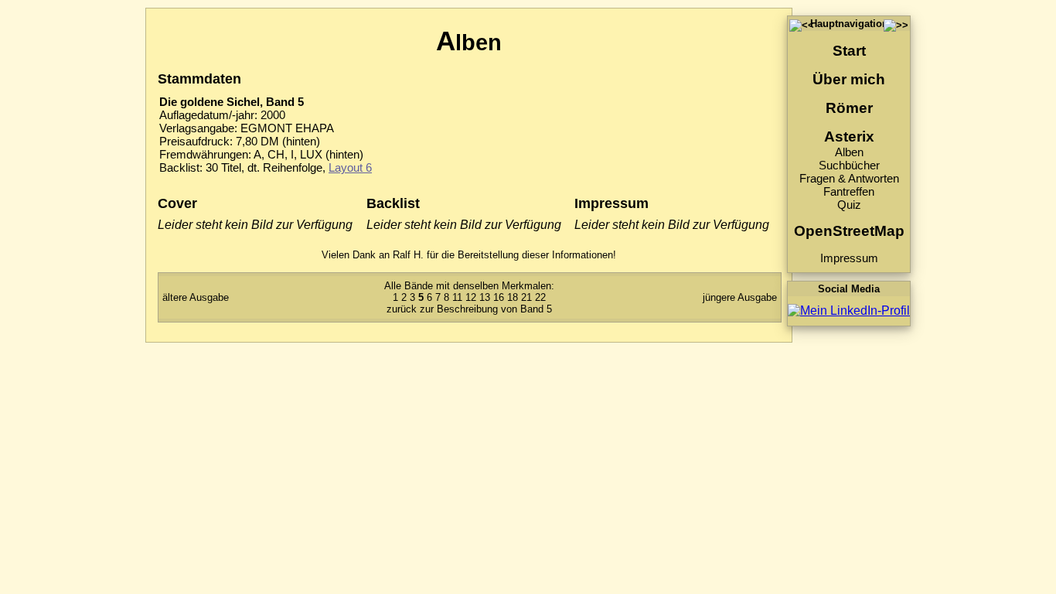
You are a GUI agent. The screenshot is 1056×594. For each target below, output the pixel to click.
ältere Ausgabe (195, 297)
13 (484, 297)
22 (540, 297)
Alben (849, 152)
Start (849, 51)
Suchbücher (849, 165)
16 (498, 297)
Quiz (849, 204)
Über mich (848, 79)
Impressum (849, 258)
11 (457, 297)
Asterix (849, 136)
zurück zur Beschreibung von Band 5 (469, 309)
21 (526, 297)
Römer (849, 108)
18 (512, 297)
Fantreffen (848, 191)
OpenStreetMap (849, 231)
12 (470, 297)
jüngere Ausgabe (740, 297)
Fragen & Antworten (849, 178)
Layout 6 (350, 167)
